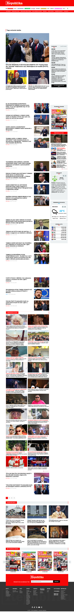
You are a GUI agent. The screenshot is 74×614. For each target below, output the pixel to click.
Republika (63, 588)
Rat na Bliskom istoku (37, 11)
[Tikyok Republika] (34, 607)
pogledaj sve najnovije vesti (59, 86)
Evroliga (28, 603)
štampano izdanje (59, 106)
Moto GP (28, 597)
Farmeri (41, 592)
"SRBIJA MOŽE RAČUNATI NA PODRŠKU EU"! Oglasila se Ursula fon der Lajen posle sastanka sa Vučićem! (18, 244)
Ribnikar (45, 11)
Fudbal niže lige (28, 592)
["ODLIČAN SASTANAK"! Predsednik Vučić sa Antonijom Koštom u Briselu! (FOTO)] (41, 489)
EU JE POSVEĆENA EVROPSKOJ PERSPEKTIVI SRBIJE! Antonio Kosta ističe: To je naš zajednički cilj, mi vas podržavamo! (18, 106)
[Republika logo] (14, 3)
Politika (30, 84)
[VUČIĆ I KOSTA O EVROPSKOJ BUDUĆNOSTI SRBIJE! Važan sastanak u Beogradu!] (41, 131)
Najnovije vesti (11, 502)
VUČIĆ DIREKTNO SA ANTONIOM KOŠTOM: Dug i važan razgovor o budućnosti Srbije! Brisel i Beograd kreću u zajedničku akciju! (19, 187)
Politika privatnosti (63, 598)
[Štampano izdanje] (13, 561)
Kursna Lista (59, 224)
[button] (63, 176)
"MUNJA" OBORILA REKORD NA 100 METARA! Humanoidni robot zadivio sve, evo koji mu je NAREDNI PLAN (58, 59)
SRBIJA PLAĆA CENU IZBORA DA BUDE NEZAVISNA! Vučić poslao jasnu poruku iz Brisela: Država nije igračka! (19, 221)
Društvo (7, 593)
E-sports (28, 602)
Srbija (7, 590)
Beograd (7, 591)
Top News (56, 591)
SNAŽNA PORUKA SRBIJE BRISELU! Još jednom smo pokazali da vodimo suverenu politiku (18, 198)
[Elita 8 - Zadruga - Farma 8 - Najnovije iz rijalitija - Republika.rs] (58, 8)
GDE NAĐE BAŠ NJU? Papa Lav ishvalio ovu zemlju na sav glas (58, 65)
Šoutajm (28, 601)
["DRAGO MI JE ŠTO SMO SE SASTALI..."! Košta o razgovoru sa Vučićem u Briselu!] (41, 236)
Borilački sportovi (28, 596)
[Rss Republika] (37, 607)
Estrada (34, 590)
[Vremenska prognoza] (55, 212)
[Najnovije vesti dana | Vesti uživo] (27, 8)
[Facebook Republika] (32, 607)
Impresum (63, 590)
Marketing (63, 596)
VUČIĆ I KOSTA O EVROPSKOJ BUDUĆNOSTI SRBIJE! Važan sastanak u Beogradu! (18, 128)
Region (21, 591)
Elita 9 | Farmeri (42, 589)
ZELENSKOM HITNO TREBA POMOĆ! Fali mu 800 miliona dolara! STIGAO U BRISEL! (19, 291)
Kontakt (62, 595)
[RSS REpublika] (39, 607)
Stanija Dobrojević (68, 11)
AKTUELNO (8, 11)
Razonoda (35, 594)
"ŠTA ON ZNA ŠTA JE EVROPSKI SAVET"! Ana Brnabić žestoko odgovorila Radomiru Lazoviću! (19, 475)
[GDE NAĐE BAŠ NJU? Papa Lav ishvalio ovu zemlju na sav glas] (58, 511)
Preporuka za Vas (12, 312)
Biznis (48, 588)
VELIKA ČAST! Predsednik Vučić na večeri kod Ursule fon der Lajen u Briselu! (17, 302)
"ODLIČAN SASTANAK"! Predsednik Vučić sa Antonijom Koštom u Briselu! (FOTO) (19, 485)
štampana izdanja (13, 548)
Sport (28, 588)
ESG (48, 591)
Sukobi (21, 592)
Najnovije (54, 46)
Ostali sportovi (28, 599)
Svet (48, 8)
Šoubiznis (35, 592)
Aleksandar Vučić (15, 11)
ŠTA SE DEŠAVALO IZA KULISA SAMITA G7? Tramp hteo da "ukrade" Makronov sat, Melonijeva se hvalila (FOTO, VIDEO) (27, 66)
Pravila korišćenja (63, 592)
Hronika (38, 8)
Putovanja (57, 588)
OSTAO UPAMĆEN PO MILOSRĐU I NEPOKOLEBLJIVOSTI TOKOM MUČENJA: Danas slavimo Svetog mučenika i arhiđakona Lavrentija (57, 542)
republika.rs (35, 610)
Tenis (27, 594)
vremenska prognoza (59, 202)
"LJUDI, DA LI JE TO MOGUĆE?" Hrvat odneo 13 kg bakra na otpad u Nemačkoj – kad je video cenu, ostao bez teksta (58, 52)
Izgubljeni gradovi (59, 11)
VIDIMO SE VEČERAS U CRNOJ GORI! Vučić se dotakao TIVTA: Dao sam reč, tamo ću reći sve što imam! (18, 117)
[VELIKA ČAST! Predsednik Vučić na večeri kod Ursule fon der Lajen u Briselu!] (41, 305)
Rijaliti (34, 591)
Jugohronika (15, 591)
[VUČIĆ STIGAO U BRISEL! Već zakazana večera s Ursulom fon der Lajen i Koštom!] (41, 282)
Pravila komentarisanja (64, 594)
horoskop (59, 172)
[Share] (7, 35)
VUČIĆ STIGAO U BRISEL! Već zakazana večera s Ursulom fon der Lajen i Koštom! (18, 279)
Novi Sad (55, 206)
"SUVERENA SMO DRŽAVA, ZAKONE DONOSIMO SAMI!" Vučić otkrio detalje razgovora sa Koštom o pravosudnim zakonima (18, 164)
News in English (56, 594)
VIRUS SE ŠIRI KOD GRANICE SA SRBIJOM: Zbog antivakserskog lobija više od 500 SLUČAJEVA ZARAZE (58, 70)
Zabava (52, 8)
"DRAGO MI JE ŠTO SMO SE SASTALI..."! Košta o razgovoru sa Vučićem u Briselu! (19, 232)
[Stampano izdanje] (58, 119)
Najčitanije (63, 46)
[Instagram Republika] (41, 607)
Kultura (34, 593)
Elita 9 (41, 591)
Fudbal (27, 590)
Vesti (15, 8)
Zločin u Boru (51, 11)
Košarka (28, 593)
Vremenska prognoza (8, 595)
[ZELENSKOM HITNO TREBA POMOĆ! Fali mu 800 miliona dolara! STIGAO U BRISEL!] (41, 294)
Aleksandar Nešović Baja (26, 11)
